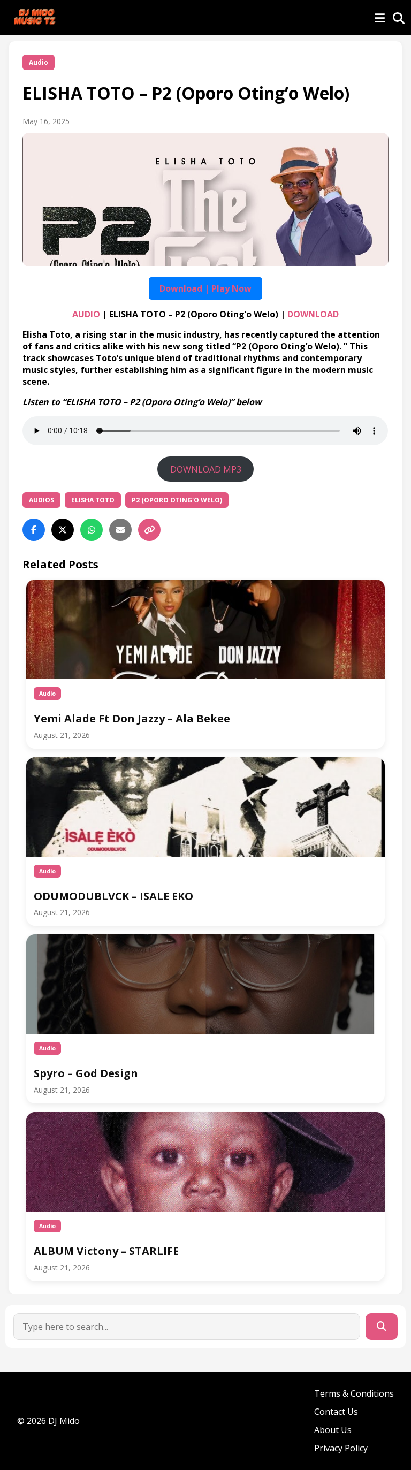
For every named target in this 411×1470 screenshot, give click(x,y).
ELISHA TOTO (93, 500)
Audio (38, 62)
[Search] (382, 1326)
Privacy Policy (341, 1448)
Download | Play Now (205, 288)
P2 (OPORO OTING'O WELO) (177, 500)
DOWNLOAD (313, 314)
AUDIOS (41, 500)
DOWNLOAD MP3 (205, 469)
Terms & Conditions (354, 1393)
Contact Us (336, 1412)
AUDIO (86, 314)
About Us (333, 1430)
